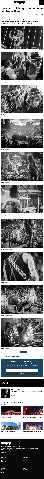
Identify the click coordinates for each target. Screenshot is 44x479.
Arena (7, 356)
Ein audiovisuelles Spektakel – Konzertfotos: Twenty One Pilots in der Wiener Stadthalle (32, 417)
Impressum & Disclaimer (12, 446)
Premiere (24, 468)
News (2, 475)
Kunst (2, 460)
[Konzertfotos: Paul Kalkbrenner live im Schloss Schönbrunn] (11, 410)
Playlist (24, 466)
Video (24, 473)
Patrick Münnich (39, 14)
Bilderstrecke (40, 15)
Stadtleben (25, 458)
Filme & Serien (3, 457)
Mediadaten (20, 446)
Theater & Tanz (25, 460)
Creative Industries (4, 456)
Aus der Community (4, 466)
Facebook (14, 395)
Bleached (11, 356)
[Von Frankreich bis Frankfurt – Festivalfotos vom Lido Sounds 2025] (11, 426)
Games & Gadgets (4, 458)
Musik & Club (35, 15)
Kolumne (2, 472)
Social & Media (25, 457)
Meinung (2, 473)
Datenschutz (3, 446)
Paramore (17, 356)
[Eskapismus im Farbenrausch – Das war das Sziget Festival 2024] (33, 426)
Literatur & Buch (3, 461)
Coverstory (3, 469)
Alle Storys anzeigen (4, 404)
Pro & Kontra (25, 469)
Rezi (23, 472)
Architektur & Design (4, 454)
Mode (24, 454)
